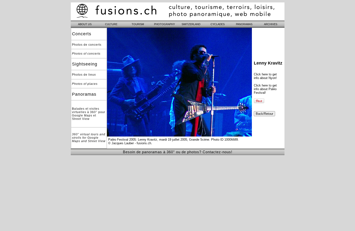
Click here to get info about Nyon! (265, 76)
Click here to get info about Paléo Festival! (265, 89)
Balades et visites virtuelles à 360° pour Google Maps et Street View (88, 114)
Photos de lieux (84, 74)
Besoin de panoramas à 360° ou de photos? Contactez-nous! (177, 152)
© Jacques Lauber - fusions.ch (129, 143)
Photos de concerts (86, 44)
